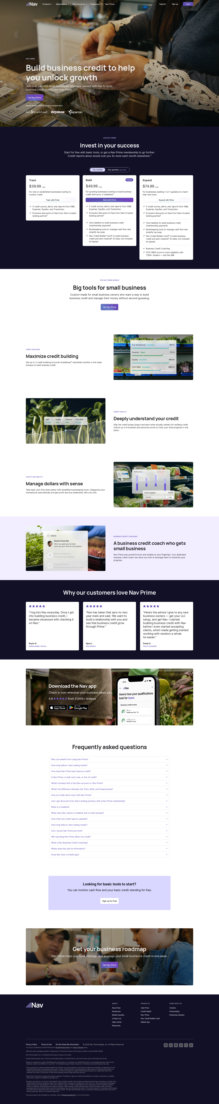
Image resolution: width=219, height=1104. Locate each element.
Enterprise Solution (176, 1015)
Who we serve (78, 4)
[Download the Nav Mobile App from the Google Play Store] (78, 707)
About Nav (116, 1008)
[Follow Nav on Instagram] (171, 1045)
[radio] (97, 170)
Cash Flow (145, 1008)
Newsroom (116, 1011)
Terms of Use (46, 1044)
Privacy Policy (31, 1044)
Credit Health (146, 1011)
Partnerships (174, 1011)
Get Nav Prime (109, 307)
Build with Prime (109, 200)
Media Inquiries (118, 1015)
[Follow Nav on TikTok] (181, 1045)
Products (47, 4)
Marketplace (61, 4)
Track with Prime (52, 200)
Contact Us (116, 1018)
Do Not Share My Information (67, 1044)
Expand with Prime (166, 200)
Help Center (117, 1022)
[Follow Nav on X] (186, 1045)
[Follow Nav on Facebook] (166, 1045)
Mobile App (145, 1022)
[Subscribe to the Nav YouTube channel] (176, 1045)
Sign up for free (109, 901)
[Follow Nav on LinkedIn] (191, 1045)
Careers (172, 1008)
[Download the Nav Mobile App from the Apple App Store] (58, 707)
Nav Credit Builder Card (150, 1018)
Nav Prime (110, 4)
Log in (188, 4)
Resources (95, 4)
